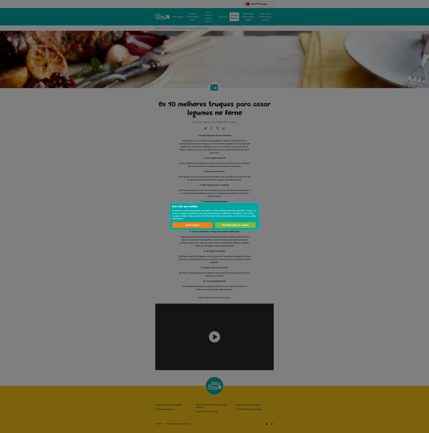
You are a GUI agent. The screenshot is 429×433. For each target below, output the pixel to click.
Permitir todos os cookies (235, 225)
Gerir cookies (193, 225)
